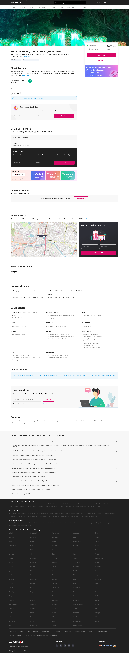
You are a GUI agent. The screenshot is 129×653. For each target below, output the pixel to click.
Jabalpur (97, 617)
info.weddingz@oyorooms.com (20, 646)
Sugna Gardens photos (66, 506)
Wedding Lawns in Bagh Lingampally (59, 513)
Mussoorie (33, 571)
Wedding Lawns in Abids (77, 513)
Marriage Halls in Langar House (37, 523)
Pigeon (61, 256)
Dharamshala (77, 541)
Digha (75, 537)
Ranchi (97, 608)
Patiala (97, 554)
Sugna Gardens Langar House (27, 503)
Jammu (97, 537)
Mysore (54, 562)
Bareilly (32, 545)
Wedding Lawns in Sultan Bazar (94, 513)
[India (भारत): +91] (17, 399)
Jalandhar (55, 617)
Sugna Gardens (13, 503)
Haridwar (97, 571)
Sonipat (97, 575)
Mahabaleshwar (78, 575)
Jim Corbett (55, 533)
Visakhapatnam (78, 604)
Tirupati (97, 541)
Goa (96, 587)
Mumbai (54, 579)
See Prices (101, 55)
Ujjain (10, 625)
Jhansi (54, 571)
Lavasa (75, 545)
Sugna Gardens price (80, 506)
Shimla (32, 621)
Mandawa (33, 537)
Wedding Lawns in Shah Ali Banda (48, 516)
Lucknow (11, 587)
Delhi (74, 579)
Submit (64, 162)
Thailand (11, 558)
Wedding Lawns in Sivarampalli (17, 513)
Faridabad (76, 600)
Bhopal (97, 600)
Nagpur (32, 592)
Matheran (33, 550)
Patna (53, 592)
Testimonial (70, 7)
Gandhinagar (77, 621)
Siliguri (54, 621)
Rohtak (11, 533)
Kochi (10, 613)
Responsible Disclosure (15, 635)
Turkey (75, 558)
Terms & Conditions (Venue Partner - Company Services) (41, 635)
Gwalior (75, 617)
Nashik (97, 604)
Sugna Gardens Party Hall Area (34, 506)
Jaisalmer (76, 533)
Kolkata (11, 583)
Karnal (32, 613)
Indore (32, 587)
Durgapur (54, 541)
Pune (74, 583)
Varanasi (33, 604)
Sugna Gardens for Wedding (62, 503)
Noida (96, 596)
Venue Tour (101, 60)
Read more (25, 75)
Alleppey (54, 566)
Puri (74, 592)
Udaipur (11, 596)
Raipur (11, 617)
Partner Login (12, 631)
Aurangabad (33, 625)
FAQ (21, 631)
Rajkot (32, 617)
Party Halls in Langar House (55, 523)
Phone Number (28, 399)
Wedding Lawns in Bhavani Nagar (89, 516)
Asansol (11, 562)
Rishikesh (76, 571)
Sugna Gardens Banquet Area (98, 503)
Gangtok (75, 554)
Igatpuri (11, 571)
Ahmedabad (55, 587)
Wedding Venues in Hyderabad (74, 375)
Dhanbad (54, 545)
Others (97, 562)
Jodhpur (75, 608)
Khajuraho (55, 575)
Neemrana (98, 566)
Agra (31, 596)
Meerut (54, 608)
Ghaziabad (76, 587)
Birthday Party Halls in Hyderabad (103, 375)
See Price (64, 116)
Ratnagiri (11, 554)
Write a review (81, 198)
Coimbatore (12, 621)
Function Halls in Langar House (26, 525)
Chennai (54, 583)
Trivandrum (76, 562)
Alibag (32, 554)
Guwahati (11, 608)
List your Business (80, 631)
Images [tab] (14, 272)
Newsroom (57, 631)
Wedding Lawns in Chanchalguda (28, 516)
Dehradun (76, 613)
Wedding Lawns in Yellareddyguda (68, 516)
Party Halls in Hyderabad (48, 375)
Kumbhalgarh (99, 558)
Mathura (11, 537)
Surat (74, 596)
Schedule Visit (98, 252)
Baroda (32, 600)
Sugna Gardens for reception (80, 503)
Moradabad (33, 579)
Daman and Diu (77, 625)
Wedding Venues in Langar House (18, 523)
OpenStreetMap (68, 256)
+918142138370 (15, 82)
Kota (96, 533)
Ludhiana (11, 600)
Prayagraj (97, 613)
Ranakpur (33, 558)
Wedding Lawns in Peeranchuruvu (37, 513)
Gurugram (55, 600)
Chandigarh (12, 592)
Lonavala (76, 566)
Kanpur (54, 596)
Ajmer (10, 550)
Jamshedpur (77, 550)
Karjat (53, 554)
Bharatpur (33, 562)
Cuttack (97, 621)
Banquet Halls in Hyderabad (23, 375)
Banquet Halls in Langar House (73, 523)
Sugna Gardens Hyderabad (45, 503)
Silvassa (11, 579)
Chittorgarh (33, 533)
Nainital (54, 550)
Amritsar (54, 604)
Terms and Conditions (42, 403)
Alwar (10, 541)
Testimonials (67, 631)
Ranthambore (13, 575)
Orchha (97, 545)
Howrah (54, 613)
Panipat (54, 625)
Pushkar (54, 558)
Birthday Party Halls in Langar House (94, 523)
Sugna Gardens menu (94, 506)
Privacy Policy (45, 631)
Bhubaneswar (13, 604)
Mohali (11, 566)
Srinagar (97, 550)
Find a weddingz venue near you (64, 3)
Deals (61, 7)
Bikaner (32, 566)
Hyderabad (98, 579)
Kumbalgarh (12, 545)
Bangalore (33, 583)
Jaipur (97, 583)
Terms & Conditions (32, 631)
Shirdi (32, 575)
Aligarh (32, 541)
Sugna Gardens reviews (51, 506)
